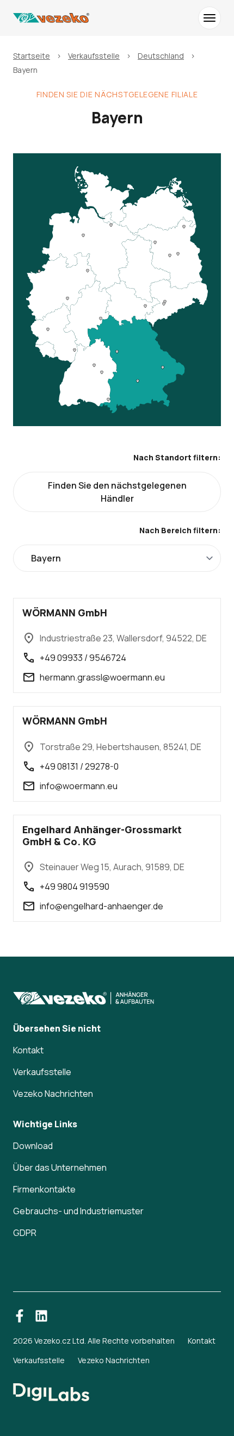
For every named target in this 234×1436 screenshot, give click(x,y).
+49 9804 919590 (74, 886)
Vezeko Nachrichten (53, 1094)
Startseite (31, 56)
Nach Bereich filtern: (180, 530)
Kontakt (28, 1050)
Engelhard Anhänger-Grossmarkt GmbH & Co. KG (102, 835)
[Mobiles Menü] (209, 18)
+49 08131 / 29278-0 (79, 766)
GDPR (24, 1233)
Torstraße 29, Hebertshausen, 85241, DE (120, 747)
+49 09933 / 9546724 (83, 658)
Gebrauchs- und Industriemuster (78, 1211)
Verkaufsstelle (94, 56)
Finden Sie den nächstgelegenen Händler (117, 491)
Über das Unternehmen (60, 1167)
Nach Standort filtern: (177, 457)
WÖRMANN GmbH (64, 612)
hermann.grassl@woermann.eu (102, 677)
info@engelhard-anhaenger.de (101, 906)
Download (33, 1146)
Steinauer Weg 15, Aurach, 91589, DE (112, 867)
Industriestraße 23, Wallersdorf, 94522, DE (123, 638)
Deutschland (161, 56)
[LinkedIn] (41, 1315)
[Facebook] (19, 1315)
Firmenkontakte (44, 1189)
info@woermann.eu (79, 786)
